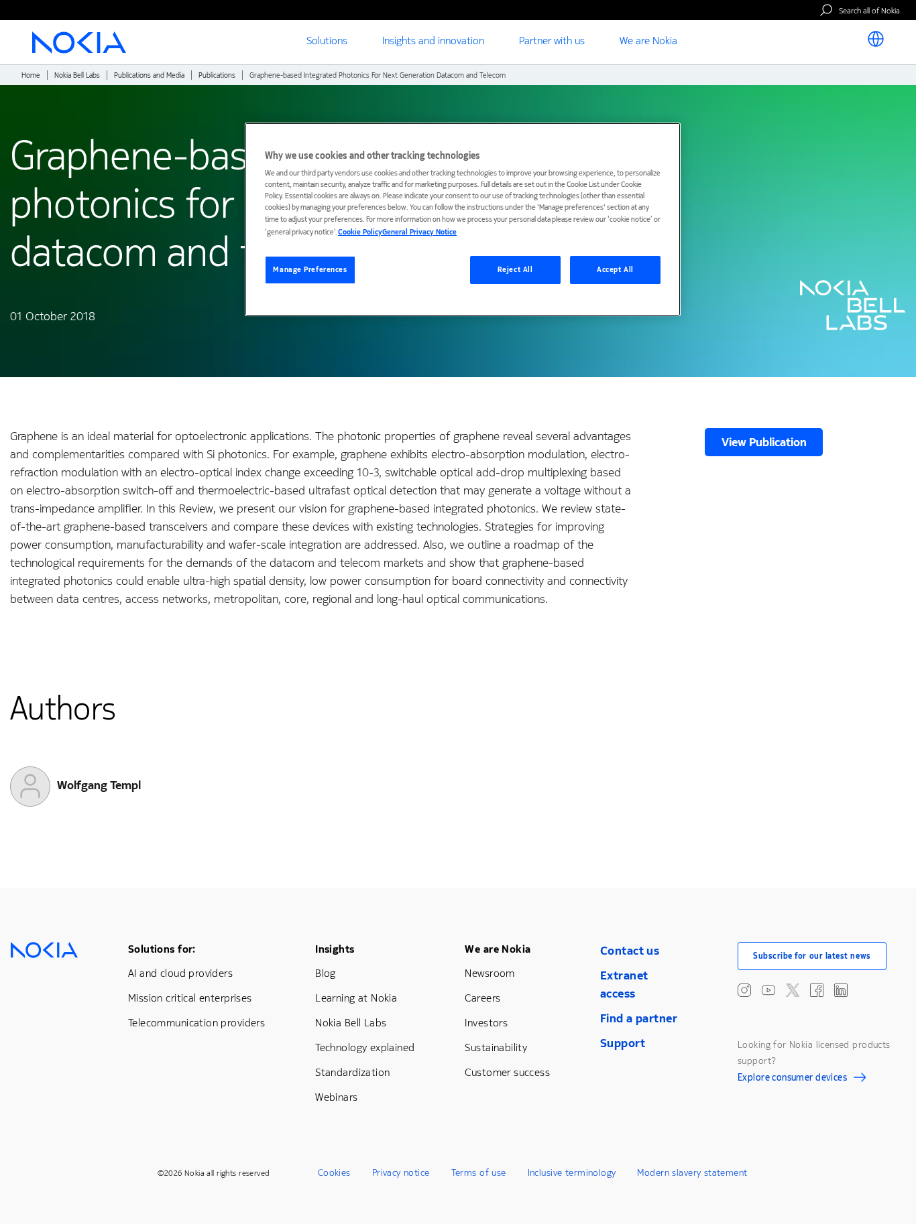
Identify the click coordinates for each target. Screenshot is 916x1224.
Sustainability (496, 1047)
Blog (325, 973)
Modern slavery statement (692, 1172)
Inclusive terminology (572, 1172)
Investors (486, 1022)
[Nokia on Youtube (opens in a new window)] (768, 990)
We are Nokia (497, 949)
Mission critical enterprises (190, 998)
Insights (334, 949)
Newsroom (489, 973)
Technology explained (364, 1047)
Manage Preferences (310, 270)
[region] (463, 219)
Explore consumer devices (792, 1079)
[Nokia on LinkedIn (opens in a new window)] (841, 990)
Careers (482, 998)
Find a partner (638, 1018)
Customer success (507, 1072)
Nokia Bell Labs (77, 75)
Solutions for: (162, 949)
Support (622, 1043)
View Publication (764, 442)
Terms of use (478, 1172)
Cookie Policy (360, 232)
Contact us (629, 951)
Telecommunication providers (196, 1022)
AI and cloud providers (180, 973)
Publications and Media (149, 75)
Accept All (615, 270)
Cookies (334, 1172)
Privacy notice (401, 1172)
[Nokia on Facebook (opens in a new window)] (816, 990)
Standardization (352, 1072)
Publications (216, 75)
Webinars (336, 1097)
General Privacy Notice (419, 232)
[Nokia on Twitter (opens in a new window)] (792, 990)
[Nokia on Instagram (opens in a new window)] (744, 990)
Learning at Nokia (356, 998)
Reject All (515, 270)
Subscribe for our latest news (812, 956)
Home (30, 75)
